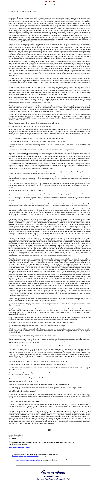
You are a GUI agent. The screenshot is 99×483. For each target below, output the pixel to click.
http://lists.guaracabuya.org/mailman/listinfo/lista (25, 456)
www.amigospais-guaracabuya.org (20, 447)
